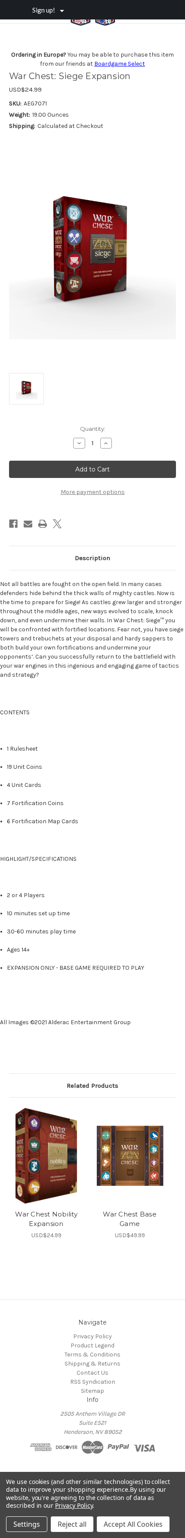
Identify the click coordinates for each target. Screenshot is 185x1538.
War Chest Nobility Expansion (46, 1219)
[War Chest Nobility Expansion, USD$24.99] (46, 1155)
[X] (57, 524)
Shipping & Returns (92, 1363)
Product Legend (92, 1345)
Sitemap (92, 1391)
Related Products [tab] (92, 1085)
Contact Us (92, 1372)
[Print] (42, 524)
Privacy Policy (92, 1336)
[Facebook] (13, 524)
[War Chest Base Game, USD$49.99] (130, 1155)
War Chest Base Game (130, 1219)
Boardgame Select (119, 63)
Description (92, 558)
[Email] (28, 524)
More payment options (93, 492)
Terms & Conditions (92, 1354)
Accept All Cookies (133, 1524)
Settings (26, 1524)
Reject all (72, 1524)
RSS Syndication (92, 1381)
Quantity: (92, 428)
